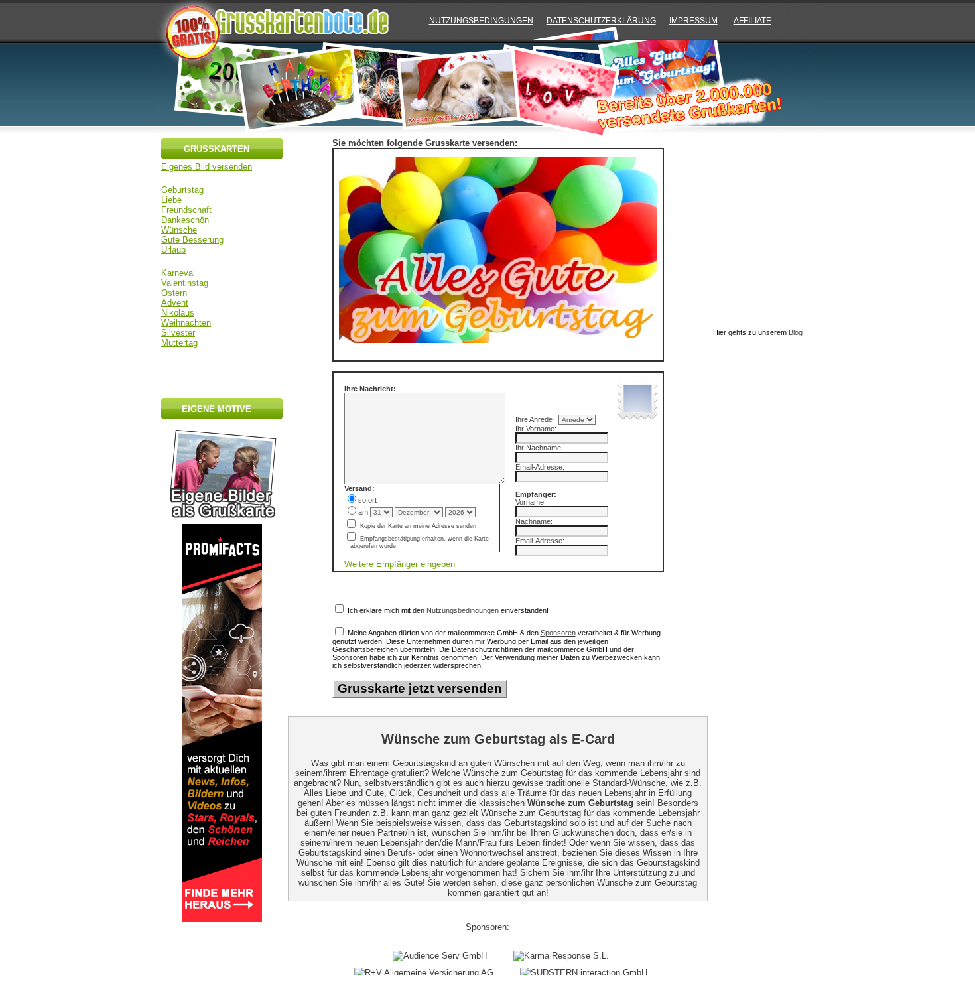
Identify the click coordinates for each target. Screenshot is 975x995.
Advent (174, 303)
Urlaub (173, 250)
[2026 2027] (460, 512)
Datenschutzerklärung (601, 20)
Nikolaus (177, 313)
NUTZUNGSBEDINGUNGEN (481, 20)
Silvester (178, 333)
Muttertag (179, 343)
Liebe (171, 200)
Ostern (174, 293)
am (364, 512)
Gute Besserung (192, 240)
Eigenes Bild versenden (206, 167)
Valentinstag (184, 283)
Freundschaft (186, 210)
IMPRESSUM (693, 20)
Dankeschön (185, 220)
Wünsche (179, 230)
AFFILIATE (752, 20)
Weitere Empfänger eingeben (399, 564)
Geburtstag (182, 190)
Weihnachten (186, 323)
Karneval (178, 273)
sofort (367, 500)
